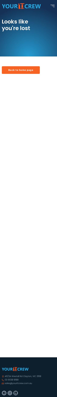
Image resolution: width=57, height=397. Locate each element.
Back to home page (20, 70)
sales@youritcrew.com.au (18, 383)
